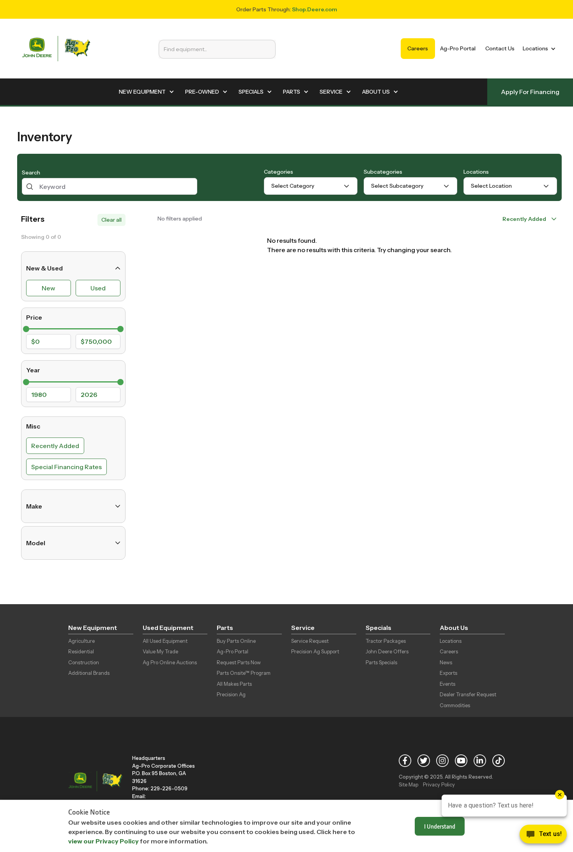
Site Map (408, 784)
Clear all (111, 219)
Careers (417, 48)
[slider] (26, 329)
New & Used (44, 268)
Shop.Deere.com (314, 9)
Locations (476, 171)
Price (34, 317)
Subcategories (383, 171)
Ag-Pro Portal (458, 48)
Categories (278, 171)
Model (35, 543)
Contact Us (500, 48)
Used (98, 288)
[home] (56, 49)
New (48, 288)
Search (31, 172)
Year (33, 370)
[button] (538, 48)
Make (34, 506)
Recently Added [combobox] (524, 218)
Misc (33, 426)
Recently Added (55, 446)
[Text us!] (543, 836)
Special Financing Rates (66, 467)
